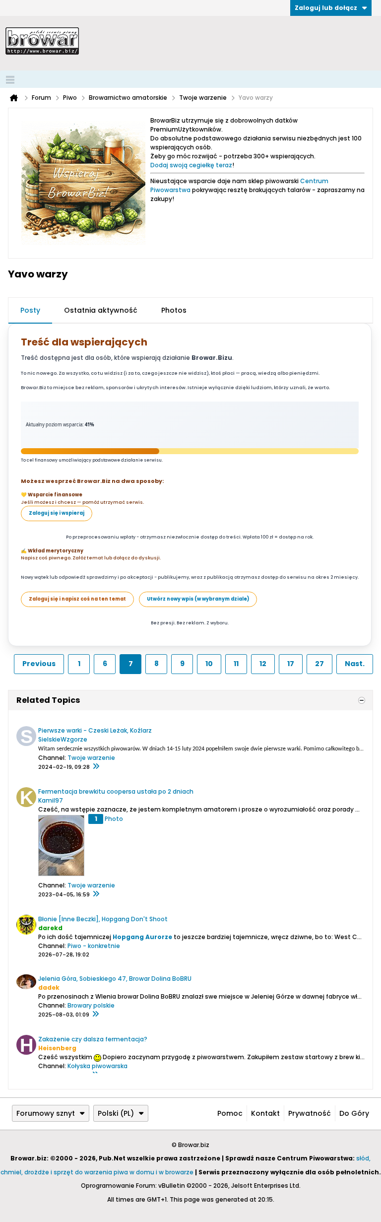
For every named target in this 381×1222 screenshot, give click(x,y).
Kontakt (265, 1113)
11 (236, 664)
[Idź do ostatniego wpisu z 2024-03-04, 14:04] (96, 766)
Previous (39, 664)
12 (262, 664)
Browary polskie (91, 1005)
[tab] (30, 311)
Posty (30, 310)
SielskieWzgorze (62, 739)
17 (290, 664)
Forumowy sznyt (45, 1113)
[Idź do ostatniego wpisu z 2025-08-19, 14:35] (95, 1014)
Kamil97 (50, 800)
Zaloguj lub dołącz (326, 7)
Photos (174, 310)
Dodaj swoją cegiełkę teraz (191, 165)
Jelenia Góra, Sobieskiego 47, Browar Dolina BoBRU (114, 978)
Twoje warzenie (91, 757)
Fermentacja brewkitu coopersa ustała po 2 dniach (115, 791)
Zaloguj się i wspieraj (56, 513)
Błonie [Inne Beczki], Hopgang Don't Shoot (103, 919)
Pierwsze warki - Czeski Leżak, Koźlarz (95, 730)
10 (209, 664)
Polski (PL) (116, 1113)
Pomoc (230, 1113)
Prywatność (309, 1113)
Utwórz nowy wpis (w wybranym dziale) (198, 599)
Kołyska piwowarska (97, 1066)
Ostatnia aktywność (100, 310)
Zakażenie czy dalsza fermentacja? (92, 1039)
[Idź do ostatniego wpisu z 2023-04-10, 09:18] (96, 894)
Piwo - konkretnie (93, 946)
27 (319, 664)
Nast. (355, 664)
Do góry (354, 1113)
